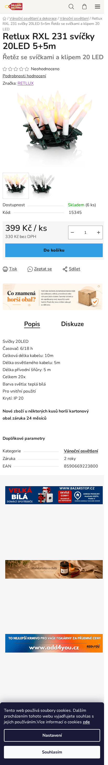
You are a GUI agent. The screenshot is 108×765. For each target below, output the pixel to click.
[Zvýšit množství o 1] (98, 232)
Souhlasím (52, 752)
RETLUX (26, 83)
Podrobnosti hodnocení (24, 76)
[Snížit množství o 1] (72, 232)
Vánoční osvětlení (81, 451)
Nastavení (52, 735)
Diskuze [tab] (72, 324)
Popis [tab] (32, 324)
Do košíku (54, 250)
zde (86, 722)
